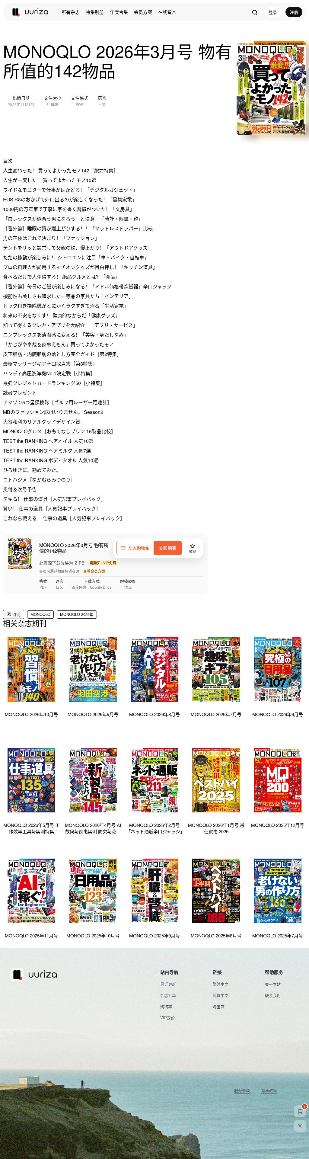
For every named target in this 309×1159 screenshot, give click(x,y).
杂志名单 (168, 995)
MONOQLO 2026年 (77, 614)
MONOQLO (40, 614)
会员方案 (143, 12)
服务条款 (242, 1090)
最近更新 (168, 984)
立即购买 (167, 548)
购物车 (166, 1006)
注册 (294, 12)
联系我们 (273, 995)
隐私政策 (269, 1090)
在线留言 (167, 12)
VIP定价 (167, 1017)
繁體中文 (220, 984)
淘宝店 (219, 1006)
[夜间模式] (300, 1126)
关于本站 (273, 984)
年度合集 (119, 12)
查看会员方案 (94, 571)
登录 (273, 12)
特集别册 (95, 12)
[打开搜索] (254, 12)
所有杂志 (71, 12)
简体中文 (220, 995)
